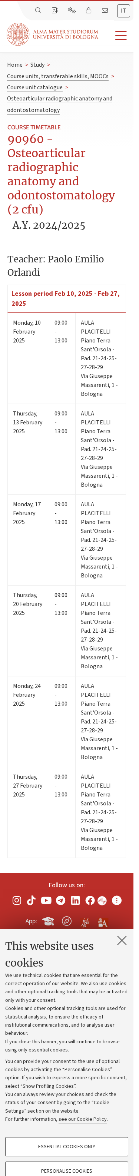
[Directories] (55, 11)
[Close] (122, 940)
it (123, 11)
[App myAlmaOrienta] (67, 920)
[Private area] (89, 11)
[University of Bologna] (53, 34)
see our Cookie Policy (83, 1119)
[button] (116, 35)
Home (15, 65)
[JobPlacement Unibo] (85, 919)
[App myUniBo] (49, 920)
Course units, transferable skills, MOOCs (58, 76)
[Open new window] (16, 900)
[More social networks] (117, 900)
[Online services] (73, 11)
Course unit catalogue (35, 87)
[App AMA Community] (102, 921)
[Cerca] (39, 11)
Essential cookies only (66, 1146)
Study (37, 65)
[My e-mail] (105, 11)
